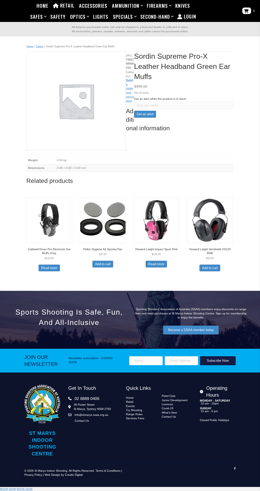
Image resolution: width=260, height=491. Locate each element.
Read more (49, 268)
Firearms (157, 5)
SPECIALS (123, 16)
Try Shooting (134, 410)
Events (130, 406)
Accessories (93, 5)
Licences (167, 404)
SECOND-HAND (155, 16)
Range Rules (134, 414)
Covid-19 (167, 408)
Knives (182, 5)
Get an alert (145, 114)
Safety (57, 16)
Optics (78, 16)
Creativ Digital (74, 474)
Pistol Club (168, 396)
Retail (66, 5)
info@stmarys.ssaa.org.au (91, 414)
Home (42, 5)
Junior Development (174, 400)
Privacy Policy (33, 474)
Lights (100, 16)
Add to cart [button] (102, 264)
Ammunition (125, 5)
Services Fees (135, 418)
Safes (36, 16)
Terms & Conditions (107, 470)
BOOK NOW (8, 489)
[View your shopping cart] (246, 11)
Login (189, 16)
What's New (169, 412)
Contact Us (82, 420)
